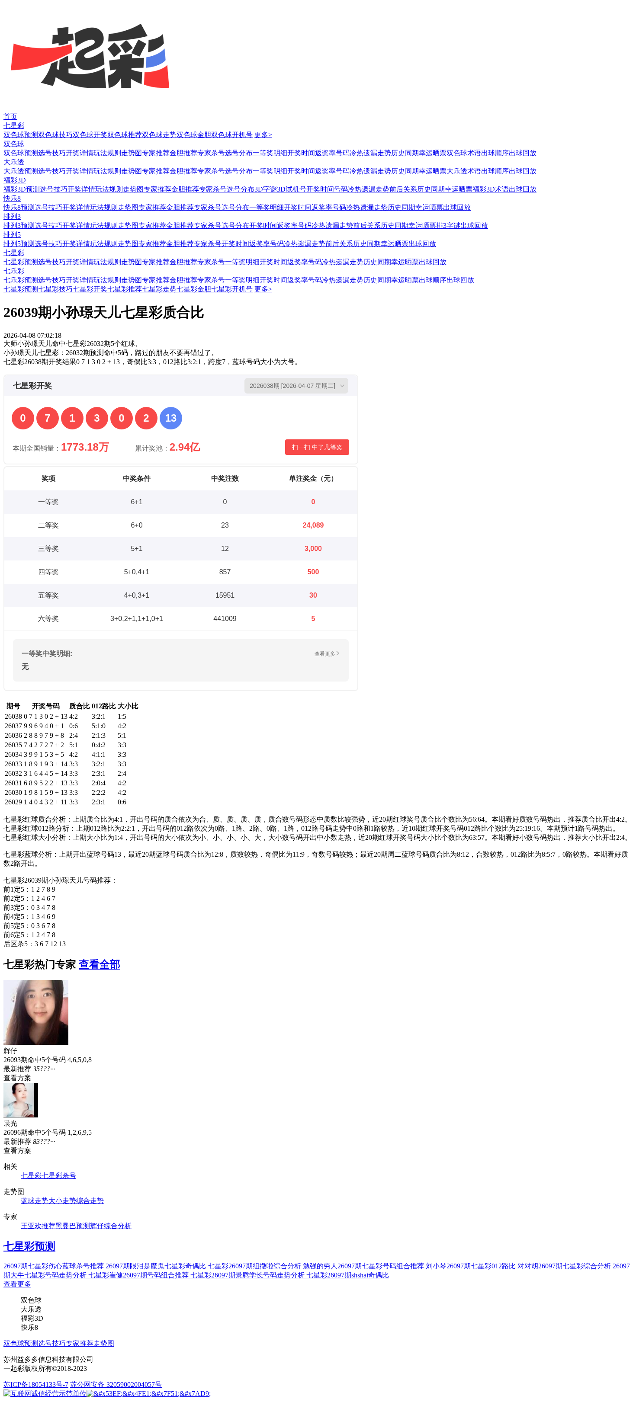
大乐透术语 (463, 171)
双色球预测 (20, 134)
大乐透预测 (20, 171)
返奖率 (325, 153)
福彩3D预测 (21, 189)
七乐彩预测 (20, 280)
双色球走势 (159, 134)
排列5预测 (19, 243)
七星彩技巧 (55, 289)
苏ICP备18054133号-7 (35, 1384)
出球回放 (522, 153)
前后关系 (403, 189)
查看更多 (17, 1284)
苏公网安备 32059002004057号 (116, 1384)
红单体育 (14, 4)
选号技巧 (52, 153)
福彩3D (14, 180)
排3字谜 (448, 225)
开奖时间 (301, 153)
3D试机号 (291, 189)
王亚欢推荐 (38, 1225)
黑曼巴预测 (72, 1225)
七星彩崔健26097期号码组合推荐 (139, 1275)
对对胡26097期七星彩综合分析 (565, 1266)
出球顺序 (495, 153)
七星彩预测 (20, 262)
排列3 (12, 216)
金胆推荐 (183, 153)
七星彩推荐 (124, 289)
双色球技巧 (55, 134)
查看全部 (99, 964)
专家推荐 (156, 153)
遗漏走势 (377, 153)
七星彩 (13, 125)
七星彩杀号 (59, 1175)
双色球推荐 (124, 134)
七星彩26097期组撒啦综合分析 (255, 1266)
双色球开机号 (232, 134)
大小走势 (62, 1200)
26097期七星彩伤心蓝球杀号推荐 (54, 1266)
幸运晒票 (432, 153)
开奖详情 (79, 153)
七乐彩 (13, 271)
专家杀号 (211, 153)
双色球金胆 (194, 134)
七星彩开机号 (232, 289)
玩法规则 (107, 153)
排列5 (12, 234)
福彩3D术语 (490, 189)
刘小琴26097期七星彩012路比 (471, 1266)
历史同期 (405, 153)
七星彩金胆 (194, 289)
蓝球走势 (34, 1200)
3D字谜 (265, 189)
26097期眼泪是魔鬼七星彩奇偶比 (157, 1266)
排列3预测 (19, 225)
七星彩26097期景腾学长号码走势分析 (248, 1275)
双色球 (13, 143)
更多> (263, 134)
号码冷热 (349, 153)
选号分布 (239, 153)
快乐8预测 (19, 207)
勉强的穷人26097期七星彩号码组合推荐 (364, 1266)
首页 (10, 116)
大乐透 (13, 162)
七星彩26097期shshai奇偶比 (347, 1275)
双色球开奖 (90, 134)
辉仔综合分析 (111, 1225)
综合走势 (90, 1200)
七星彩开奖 (90, 289)
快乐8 (12, 198)
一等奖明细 (270, 153)
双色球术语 (463, 153)
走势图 (131, 153)
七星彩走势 (159, 289)
